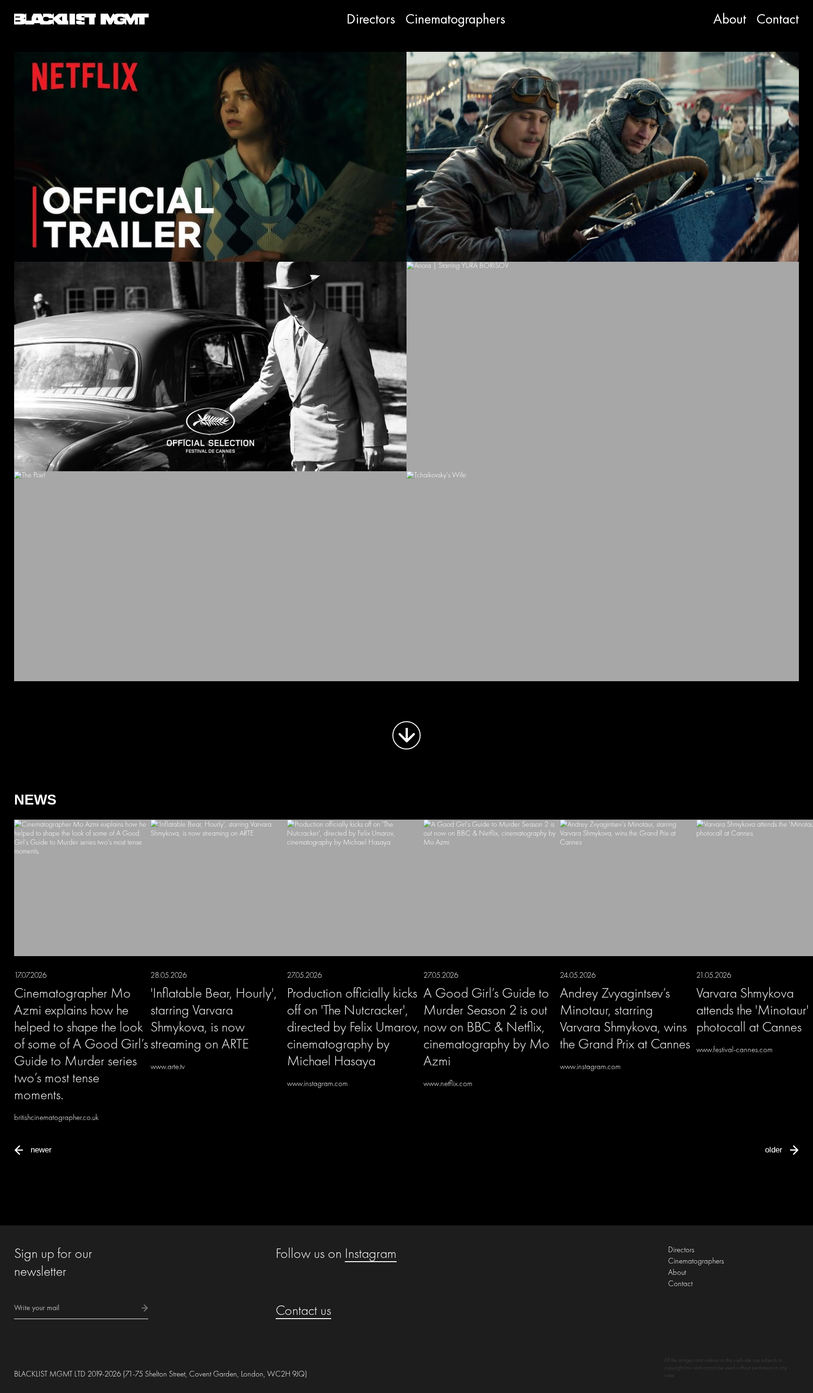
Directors (370, 19)
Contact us (303, 1310)
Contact (778, 19)
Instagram (371, 1253)
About (729, 19)
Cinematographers (455, 19)
